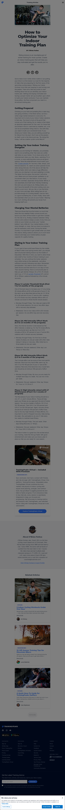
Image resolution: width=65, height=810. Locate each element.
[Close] (62, 798)
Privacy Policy (5, 803)
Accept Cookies (47, 806)
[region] (32, 802)
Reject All (57, 806)
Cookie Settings (6, 806)
